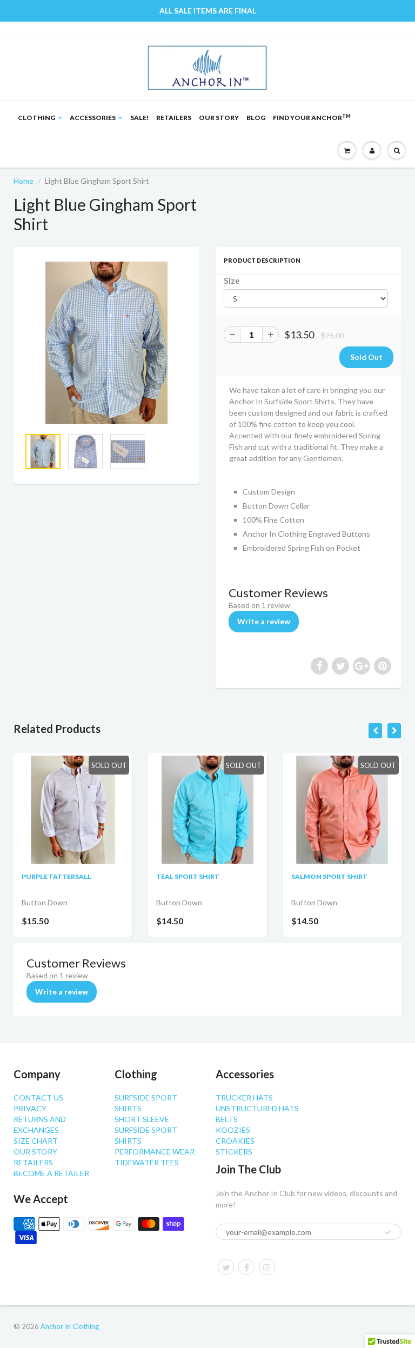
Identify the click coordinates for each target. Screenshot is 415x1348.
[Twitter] (226, 1267)
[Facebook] (246, 1267)
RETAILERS (173, 118)
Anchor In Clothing (70, 1326)
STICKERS (234, 1151)
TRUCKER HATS (244, 1097)
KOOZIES (233, 1130)
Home (24, 180)
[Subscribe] (388, 1232)
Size (232, 280)
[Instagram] (267, 1267)
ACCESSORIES (93, 118)
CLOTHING (36, 118)
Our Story (219, 118)
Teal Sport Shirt (187, 876)
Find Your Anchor (312, 117)
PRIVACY (30, 1108)
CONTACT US (38, 1097)
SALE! (139, 118)
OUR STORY (35, 1151)
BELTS (227, 1119)
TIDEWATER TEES (147, 1162)
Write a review (263, 621)
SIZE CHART (36, 1140)
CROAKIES (235, 1140)
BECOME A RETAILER (51, 1173)
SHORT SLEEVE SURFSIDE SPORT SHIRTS (146, 1130)
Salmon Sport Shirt (329, 876)
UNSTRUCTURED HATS (257, 1108)
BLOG (255, 118)
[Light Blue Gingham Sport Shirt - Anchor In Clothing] (106, 343)
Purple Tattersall (56, 876)
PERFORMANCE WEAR (155, 1151)
